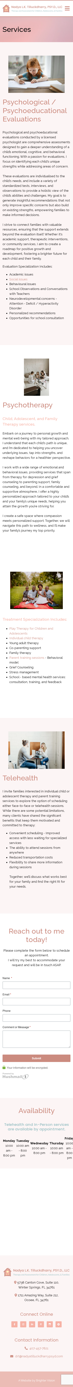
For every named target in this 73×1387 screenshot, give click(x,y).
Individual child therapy (26, 638)
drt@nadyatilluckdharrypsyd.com (39, 1356)
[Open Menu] (67, 8)
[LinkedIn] (32, 1324)
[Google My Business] (50, 1324)
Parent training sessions (26, 657)
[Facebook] (14, 1324)
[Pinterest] (41, 1324)
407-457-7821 (38, 1348)
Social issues (18, 279)
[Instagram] (23, 1324)
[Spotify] (59, 1324)
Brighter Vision (45, 1380)
